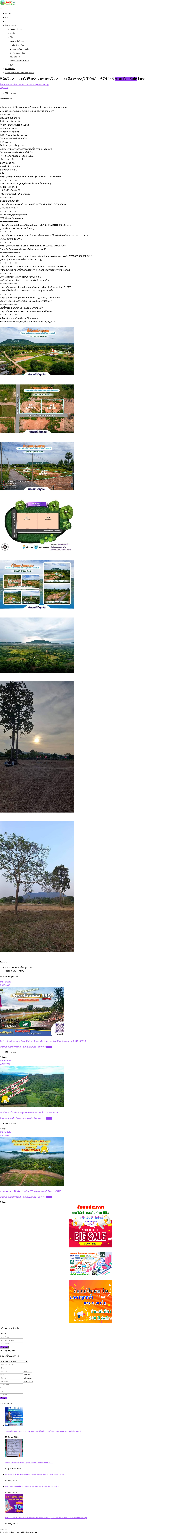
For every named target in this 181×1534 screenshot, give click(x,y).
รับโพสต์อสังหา (10, 69)
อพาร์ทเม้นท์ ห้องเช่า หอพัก (19, 49)
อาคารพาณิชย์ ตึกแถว (17, 41)
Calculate (4, 1347)
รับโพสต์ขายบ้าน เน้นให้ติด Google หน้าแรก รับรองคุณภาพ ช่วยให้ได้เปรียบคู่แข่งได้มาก (34, 1475)
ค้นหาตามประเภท (11, 25)
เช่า (6, 21)
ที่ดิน (11, 37)
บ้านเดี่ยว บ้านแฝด (16, 29)
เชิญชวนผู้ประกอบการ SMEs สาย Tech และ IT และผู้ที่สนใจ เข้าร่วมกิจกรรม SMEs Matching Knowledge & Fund (43, 1431)
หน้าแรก (8, 14)
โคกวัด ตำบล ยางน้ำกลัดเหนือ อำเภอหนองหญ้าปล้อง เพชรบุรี (24, 85)
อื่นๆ (11, 65)
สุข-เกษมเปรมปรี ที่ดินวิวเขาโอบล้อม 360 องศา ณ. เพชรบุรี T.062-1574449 (30, 1191)
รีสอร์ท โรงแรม (15, 57)
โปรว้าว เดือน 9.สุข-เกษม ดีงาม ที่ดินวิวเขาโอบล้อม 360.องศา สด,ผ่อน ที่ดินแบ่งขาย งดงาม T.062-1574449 (43, 1041)
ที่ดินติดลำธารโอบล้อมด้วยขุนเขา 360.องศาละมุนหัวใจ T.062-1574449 (29, 1112)
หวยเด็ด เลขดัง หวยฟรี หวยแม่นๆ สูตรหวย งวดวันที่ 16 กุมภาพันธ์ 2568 (29, 1463)
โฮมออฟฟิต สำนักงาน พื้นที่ (19, 61)
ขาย (6, 18)
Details (49, 1047)
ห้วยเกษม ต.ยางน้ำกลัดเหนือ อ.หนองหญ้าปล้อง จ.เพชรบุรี (23, 1047)
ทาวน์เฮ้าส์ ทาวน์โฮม (17, 45)
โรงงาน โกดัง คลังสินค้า (18, 53)
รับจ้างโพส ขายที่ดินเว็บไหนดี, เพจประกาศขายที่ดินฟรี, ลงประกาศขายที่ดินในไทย (32, 1486)
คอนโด (12, 33)
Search (3, 1398)
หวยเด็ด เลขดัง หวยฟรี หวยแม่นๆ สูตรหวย (19, 73)
